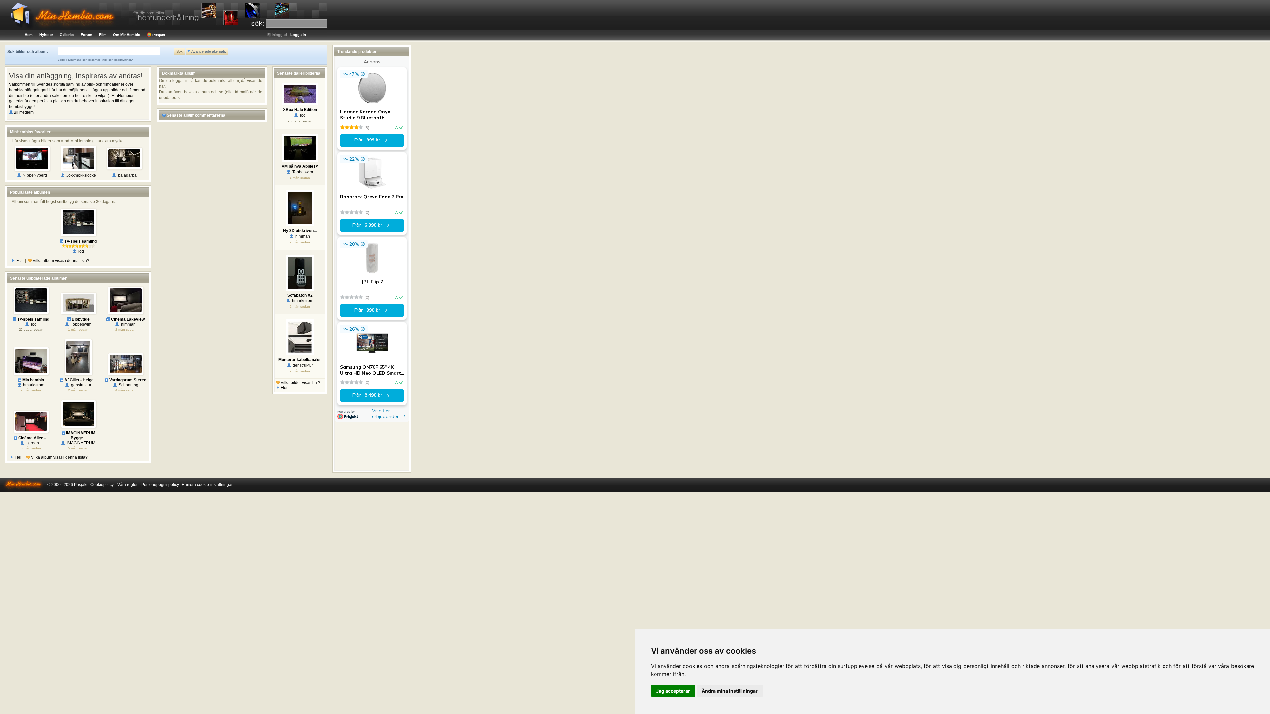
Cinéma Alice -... (33, 438)
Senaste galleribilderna (298, 73)
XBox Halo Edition (300, 109)
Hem (29, 35)
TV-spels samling (80, 241)
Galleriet (67, 35)
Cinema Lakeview (127, 319)
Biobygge (80, 319)
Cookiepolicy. (102, 484)
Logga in (298, 35)
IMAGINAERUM (80, 443)
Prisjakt (158, 35)
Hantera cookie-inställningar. (207, 484)
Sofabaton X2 (300, 295)
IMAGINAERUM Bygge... (80, 435)
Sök (179, 51)
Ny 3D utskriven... (300, 230)
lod (80, 251)
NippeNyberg (34, 175)
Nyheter (46, 35)
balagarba (126, 175)
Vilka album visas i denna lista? (60, 260)
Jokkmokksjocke (80, 175)
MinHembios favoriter (30, 132)
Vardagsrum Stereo (127, 380)
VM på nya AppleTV (300, 166)
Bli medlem (23, 112)
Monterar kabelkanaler (299, 359)
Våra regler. (127, 484)
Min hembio (32, 380)
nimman (127, 324)
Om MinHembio (126, 35)
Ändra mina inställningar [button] (730, 691)
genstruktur (80, 385)
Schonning (127, 385)
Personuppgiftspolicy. (160, 484)
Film (102, 35)
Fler (19, 260)
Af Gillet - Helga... (80, 380)
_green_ (32, 443)
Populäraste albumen (30, 192)
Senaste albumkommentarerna (195, 115)
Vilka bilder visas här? (300, 382)
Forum (86, 35)
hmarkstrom (32, 385)
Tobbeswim (80, 324)
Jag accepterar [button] (673, 691)
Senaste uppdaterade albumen (38, 278)
